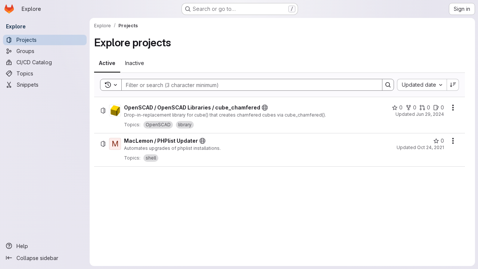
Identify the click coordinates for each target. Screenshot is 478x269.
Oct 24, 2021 (430, 147)
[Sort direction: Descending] (453, 85)
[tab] (107, 63)
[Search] (388, 85)
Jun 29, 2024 (430, 114)
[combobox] (422, 85)
